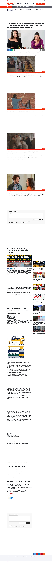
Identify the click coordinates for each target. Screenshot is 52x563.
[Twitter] (9, 50)
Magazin (21, 3)
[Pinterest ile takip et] (42, 554)
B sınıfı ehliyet (10, 496)
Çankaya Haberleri (17, 556)
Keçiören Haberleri (25, 556)
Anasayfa (9, 9)
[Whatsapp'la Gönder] (12, 50)
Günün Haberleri (13, 0)
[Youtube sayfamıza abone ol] (37, 554)
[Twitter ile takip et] (35, 554)
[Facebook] (8, 50)
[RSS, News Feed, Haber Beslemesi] (44, 554)
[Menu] (36, 3)
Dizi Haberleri (12, 9)
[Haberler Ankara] (11, 3)
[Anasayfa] (7, 0)
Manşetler (10, 0)
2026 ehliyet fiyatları (11, 497)
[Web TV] (42, 0)
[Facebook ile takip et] (33, 554)
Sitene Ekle (19, 0)
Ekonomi (18, 3)
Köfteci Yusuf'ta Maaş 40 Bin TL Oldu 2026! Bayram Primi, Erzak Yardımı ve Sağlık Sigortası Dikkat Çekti (25, 7)
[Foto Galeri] (44, 0)
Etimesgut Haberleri (39, 556)
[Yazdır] (14, 50)
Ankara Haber (32, 3)
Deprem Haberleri (10, 559)
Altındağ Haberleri (32, 556)
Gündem (25, 3)
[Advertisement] (26, 17)
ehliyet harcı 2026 (11, 498)
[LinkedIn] (11, 50)
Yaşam (28, 3)
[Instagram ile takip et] (40, 554)
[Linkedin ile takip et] (39, 554)
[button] (40, 50)
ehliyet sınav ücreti (11, 499)
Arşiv (16, 0)
